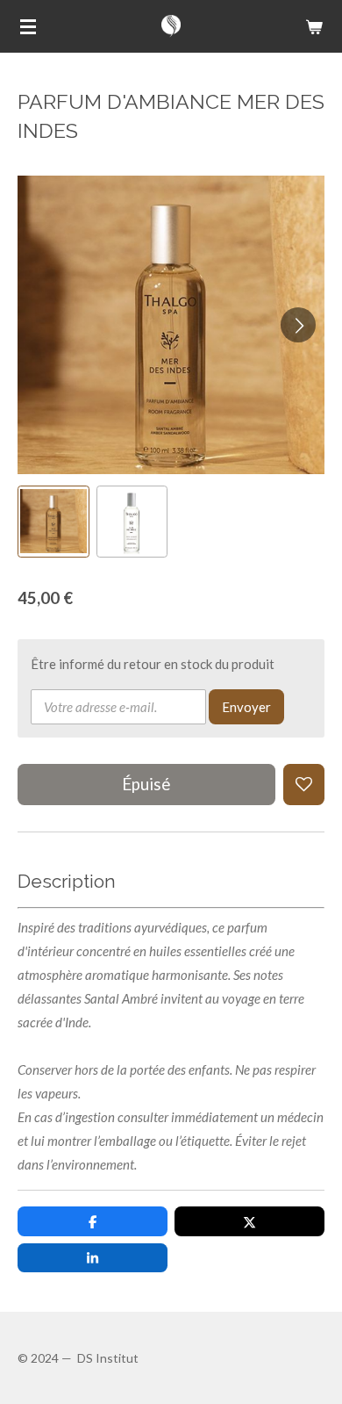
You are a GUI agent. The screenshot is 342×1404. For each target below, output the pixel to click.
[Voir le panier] (314, 26)
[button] (53, 522)
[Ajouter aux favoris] (303, 784)
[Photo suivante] (298, 324)
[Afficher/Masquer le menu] (28, 26)
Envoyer (246, 707)
